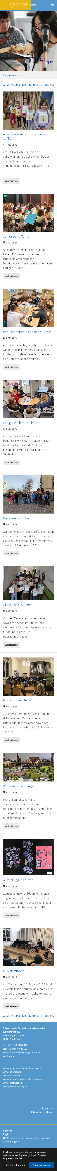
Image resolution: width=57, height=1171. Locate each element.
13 (32, 84)
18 (44, 84)
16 (40, 84)
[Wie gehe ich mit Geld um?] (28, 399)
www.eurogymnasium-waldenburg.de (22, 1068)
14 (35, 84)
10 (25, 84)
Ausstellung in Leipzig (18, 880)
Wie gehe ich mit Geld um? (22, 422)
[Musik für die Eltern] (28, 676)
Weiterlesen (11, 180)
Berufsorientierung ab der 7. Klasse (27, 331)
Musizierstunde (13, 971)
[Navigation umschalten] (52, 5)
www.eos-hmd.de (12, 1075)
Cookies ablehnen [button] (15, 1165)
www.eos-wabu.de (12, 1071)
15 (37, 84)
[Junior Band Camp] (28, 213)
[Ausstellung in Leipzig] (28, 857)
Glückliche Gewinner (17, 604)
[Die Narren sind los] (28, 494)
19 (47, 84)
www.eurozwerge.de (13, 1082)
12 (30, 84)
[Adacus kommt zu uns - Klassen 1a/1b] (28, 110)
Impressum (48, 1108)
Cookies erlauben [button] (41, 1165)
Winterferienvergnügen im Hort (25, 786)
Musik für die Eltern (16, 700)
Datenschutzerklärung (42, 1111)
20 (49, 84)
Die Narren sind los (16, 518)
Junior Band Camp (16, 236)
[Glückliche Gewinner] (28, 583)
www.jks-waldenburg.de (15, 1086)
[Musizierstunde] (28, 947)
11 (27, 84)
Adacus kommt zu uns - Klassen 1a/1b (25, 136)
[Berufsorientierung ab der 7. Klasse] (28, 308)
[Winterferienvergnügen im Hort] (28, 767)
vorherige (8, 84)
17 (42, 84)
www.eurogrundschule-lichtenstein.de (22, 1079)
